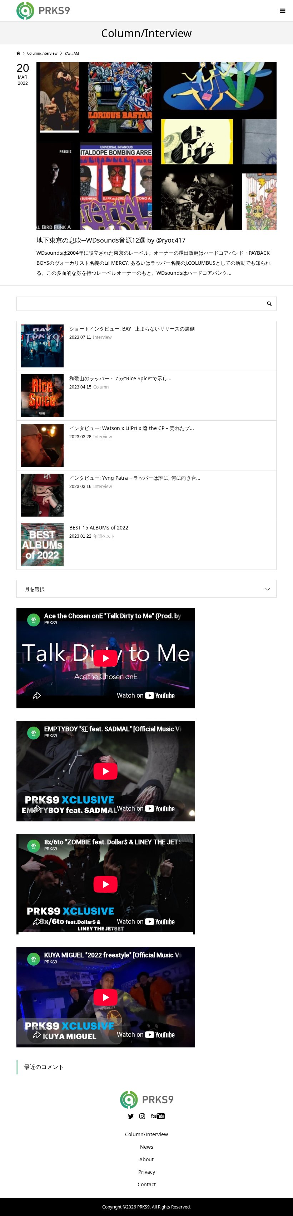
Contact (147, 1184)
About (146, 1159)
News (146, 1146)
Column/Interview (146, 1134)
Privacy (146, 1171)
